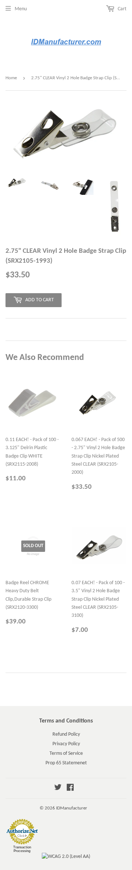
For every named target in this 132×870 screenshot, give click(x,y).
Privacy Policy (66, 744)
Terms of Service (66, 753)
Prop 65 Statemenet (66, 763)
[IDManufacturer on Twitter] (58, 788)
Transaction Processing (22, 849)
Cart (121, 9)
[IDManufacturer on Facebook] (70, 788)
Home (11, 78)
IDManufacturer (71, 808)
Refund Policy (66, 734)
